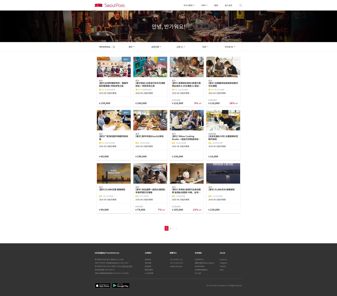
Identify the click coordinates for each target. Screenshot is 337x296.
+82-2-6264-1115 (176, 259)
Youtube (223, 266)
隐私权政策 (149, 270)
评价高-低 (229, 46)
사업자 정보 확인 (126, 266)
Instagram (223, 263)
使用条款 (148, 266)
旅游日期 (155, 46)
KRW (203, 5)
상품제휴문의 (199, 259)
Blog (221, 270)
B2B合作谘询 (199, 266)
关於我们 (148, 259)
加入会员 (228, 5)
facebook (223, 259)
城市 (130, 46)
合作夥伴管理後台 (201, 270)
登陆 (216, 5)
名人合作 (198, 273)
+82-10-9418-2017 (176, 263)
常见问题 (148, 263)
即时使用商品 (104, 46)
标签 (204, 46)
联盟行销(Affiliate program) (204, 263)
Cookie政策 (149, 273)
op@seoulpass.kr (176, 266)
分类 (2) (180, 46)
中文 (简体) (188, 5)
